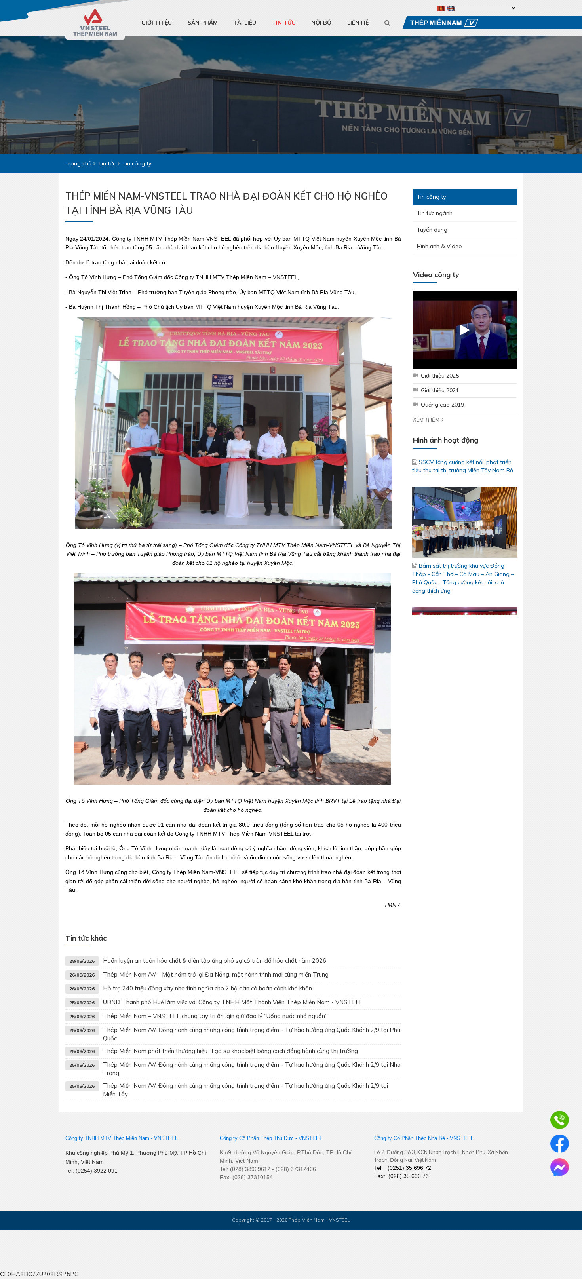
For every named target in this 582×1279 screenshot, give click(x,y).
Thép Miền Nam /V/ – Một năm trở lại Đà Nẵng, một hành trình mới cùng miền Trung (216, 974)
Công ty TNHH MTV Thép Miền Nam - (108, 1138)
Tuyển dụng (432, 229)
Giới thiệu (156, 22)
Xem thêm (426, 419)
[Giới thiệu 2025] (465, 330)
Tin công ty (431, 196)
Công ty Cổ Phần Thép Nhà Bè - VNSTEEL (424, 1138)
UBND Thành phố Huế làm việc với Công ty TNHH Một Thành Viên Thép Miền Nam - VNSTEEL (233, 1002)
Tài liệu (245, 22)
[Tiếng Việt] (441, 8)
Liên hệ (358, 22)
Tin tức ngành (435, 213)
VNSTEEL (166, 1138)
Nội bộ (321, 22)
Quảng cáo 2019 (442, 404)
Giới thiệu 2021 (440, 390)
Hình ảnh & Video (439, 246)
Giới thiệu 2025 (440, 375)
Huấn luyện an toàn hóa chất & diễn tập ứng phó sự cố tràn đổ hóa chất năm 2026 (214, 960)
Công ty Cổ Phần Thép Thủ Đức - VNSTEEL (271, 1138)
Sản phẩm (203, 22)
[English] (451, 8)
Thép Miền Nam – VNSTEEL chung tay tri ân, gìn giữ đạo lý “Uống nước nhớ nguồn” (215, 1016)
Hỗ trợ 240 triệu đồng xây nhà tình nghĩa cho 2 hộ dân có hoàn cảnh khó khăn (207, 988)
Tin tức (283, 22)
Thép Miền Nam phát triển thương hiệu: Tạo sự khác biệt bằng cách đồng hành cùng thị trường (230, 1051)
